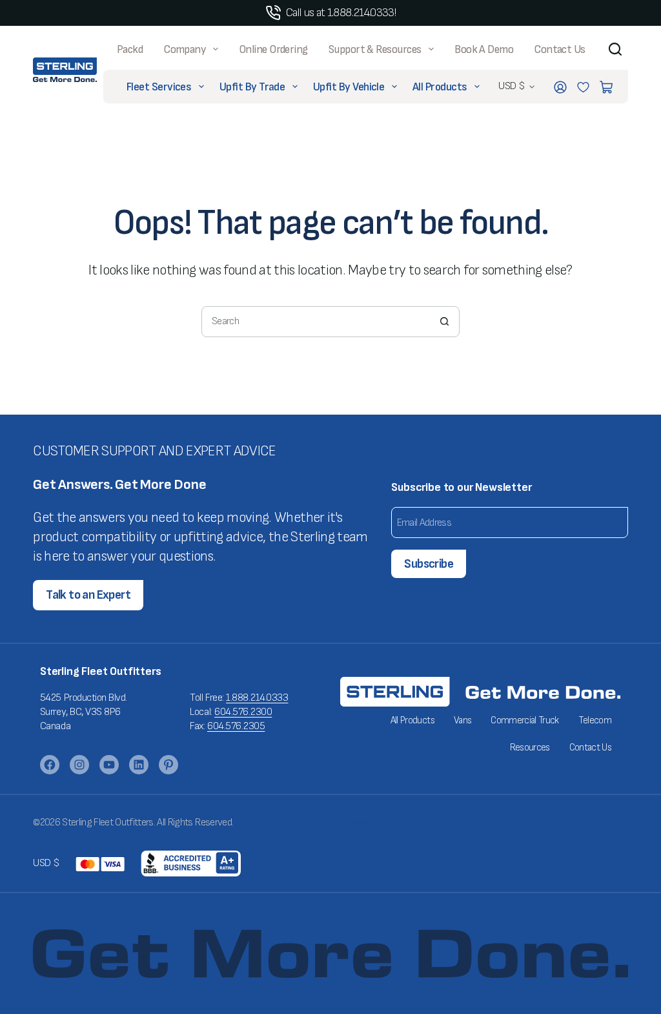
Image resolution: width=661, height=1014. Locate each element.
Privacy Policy (367, 822)
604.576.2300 (243, 712)
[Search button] (444, 321)
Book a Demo (483, 49)
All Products (439, 87)
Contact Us (559, 49)
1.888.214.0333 (257, 698)
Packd (130, 49)
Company (184, 49)
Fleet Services (159, 87)
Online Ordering (273, 49)
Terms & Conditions (281, 822)
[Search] (615, 49)
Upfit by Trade (252, 87)
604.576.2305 (236, 726)
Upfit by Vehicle (348, 87)
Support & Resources (375, 49)
